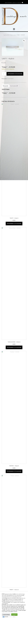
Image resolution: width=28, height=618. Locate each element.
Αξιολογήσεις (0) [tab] (14, 85)
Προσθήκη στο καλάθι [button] (14, 223)
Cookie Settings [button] (6, 614)
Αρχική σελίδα (6, 35)
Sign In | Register (8, 2)
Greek (6, 616)
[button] (24, 40)
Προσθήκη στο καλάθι (15, 74)
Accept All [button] (14, 614)
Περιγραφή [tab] (5, 85)
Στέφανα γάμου (13, 35)
